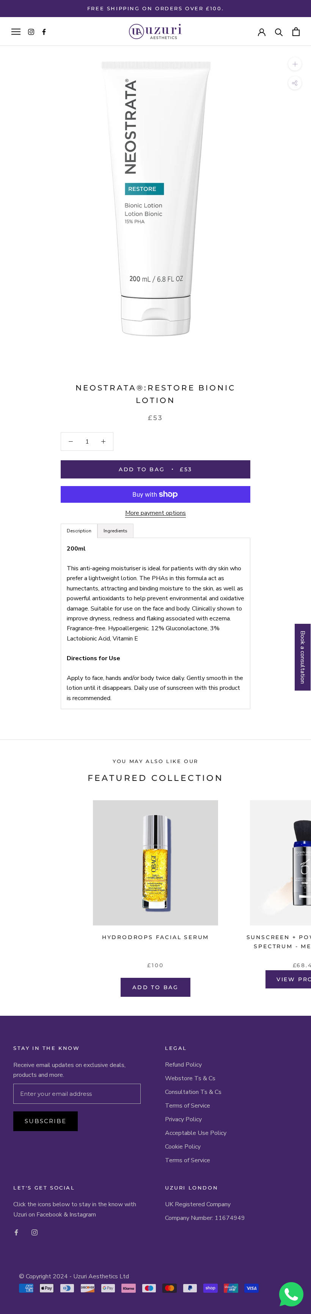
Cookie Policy (183, 1146)
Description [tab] (79, 531)
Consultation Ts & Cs (193, 1092)
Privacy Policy (183, 1119)
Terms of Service (187, 1106)
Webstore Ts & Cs (190, 1078)
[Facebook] (16, 1232)
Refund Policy (183, 1065)
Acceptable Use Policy (195, 1133)
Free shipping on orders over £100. (155, 8)
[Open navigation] (15, 31)
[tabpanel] (155, 623)
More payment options (155, 513)
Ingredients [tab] (115, 531)
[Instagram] (34, 1232)
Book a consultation (302, 657)
